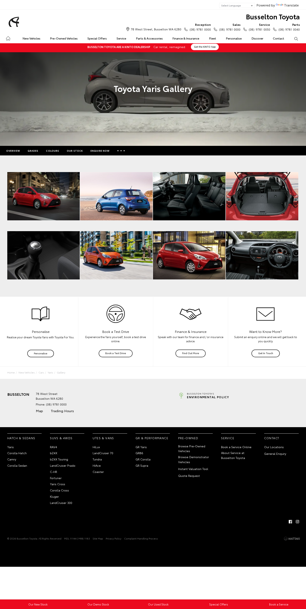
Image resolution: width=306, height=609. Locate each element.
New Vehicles (31, 38)
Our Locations (274, 447)
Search (296, 38)
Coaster (98, 472)
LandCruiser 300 (61, 503)
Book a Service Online (236, 447)
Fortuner (56, 478)
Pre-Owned (188, 438)
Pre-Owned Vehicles (64, 38)
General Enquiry (275, 453)
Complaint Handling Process (141, 538)
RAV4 (53, 447)
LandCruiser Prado (62, 465)
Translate (291, 4)
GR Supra (142, 465)
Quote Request (189, 476)
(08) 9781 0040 (289, 26)
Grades (33, 150)
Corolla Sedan (17, 465)
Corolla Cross (59, 490)
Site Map (98, 538)
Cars (41, 372)
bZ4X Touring (59, 459)
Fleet (212, 38)
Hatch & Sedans (21, 438)
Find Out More (190, 353)
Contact (278, 38)
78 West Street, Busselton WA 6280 (156, 29)
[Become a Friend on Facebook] (290, 521)
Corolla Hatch (17, 453)
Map (39, 410)
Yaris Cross (57, 484)
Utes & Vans (103, 438)
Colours (52, 150)
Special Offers (97, 38)
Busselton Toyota (273, 16)
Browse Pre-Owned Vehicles (191, 448)
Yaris (50, 372)
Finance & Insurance (185, 38)
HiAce (97, 465)
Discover (257, 38)
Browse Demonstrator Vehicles (193, 459)
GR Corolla (143, 459)
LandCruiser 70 (103, 453)
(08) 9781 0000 (200, 26)
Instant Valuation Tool (193, 469)
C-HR (53, 472)
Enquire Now (100, 150)
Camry (11, 459)
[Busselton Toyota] (13, 22)
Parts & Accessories (149, 38)
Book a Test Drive (115, 353)
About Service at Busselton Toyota (233, 455)
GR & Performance (152, 438)
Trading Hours (62, 410)
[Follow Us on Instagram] (297, 521)
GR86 (139, 453)
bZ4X (53, 453)
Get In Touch (265, 353)
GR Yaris (141, 447)
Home (8, 37)
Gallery (61, 372)
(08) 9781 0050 (259, 26)
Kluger (54, 496)
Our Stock (75, 150)
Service (121, 38)
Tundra (97, 459)
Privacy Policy (113, 538)
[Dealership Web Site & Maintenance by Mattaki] (292, 538)
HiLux (96, 447)
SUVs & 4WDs (61, 438)
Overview (13, 150)
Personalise (234, 38)
